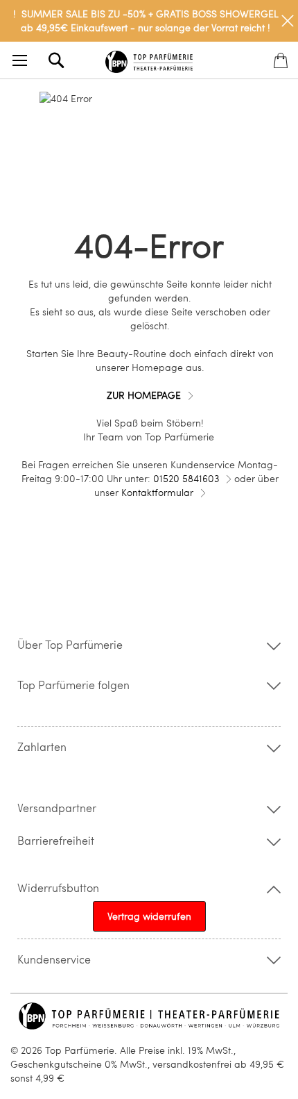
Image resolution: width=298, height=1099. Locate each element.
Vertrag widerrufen (149, 916)
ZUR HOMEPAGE (144, 395)
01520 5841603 (186, 478)
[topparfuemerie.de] (149, 59)
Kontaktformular (157, 492)
